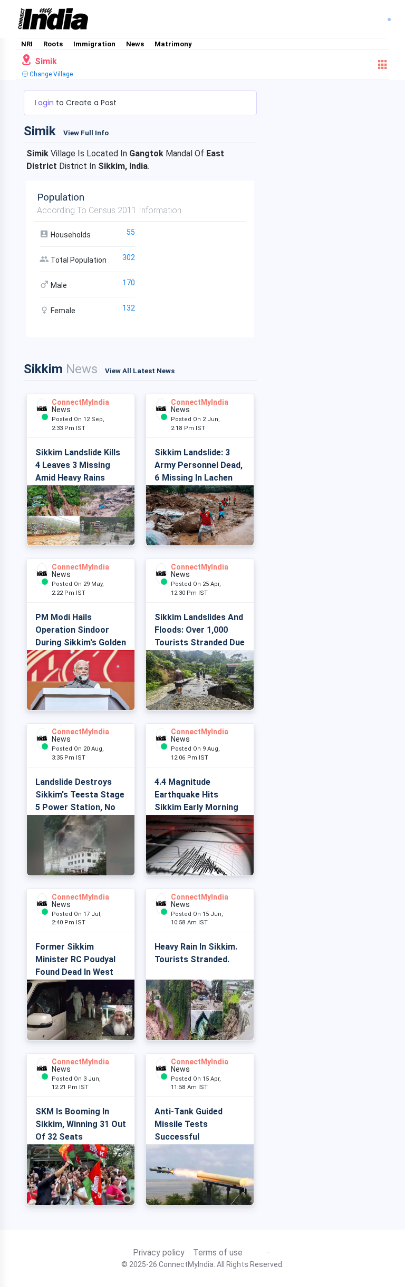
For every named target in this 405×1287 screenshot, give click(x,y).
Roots (53, 44)
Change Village (50, 74)
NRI (27, 44)
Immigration (94, 44)
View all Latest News (140, 371)
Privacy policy (159, 1253)
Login (45, 102)
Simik (45, 61)
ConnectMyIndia (80, 402)
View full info (86, 133)
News (135, 44)
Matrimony (173, 44)
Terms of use (218, 1253)
